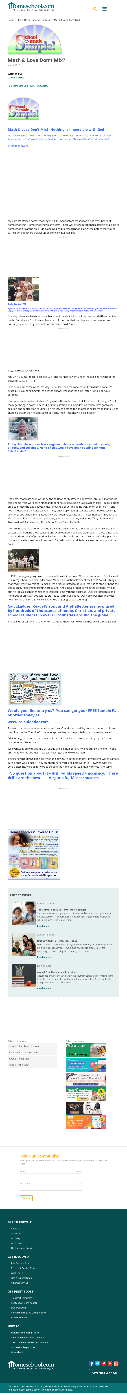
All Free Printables (20, 1317)
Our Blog (15, 1238)
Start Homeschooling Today (25, 1332)
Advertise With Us (19, 1282)
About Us (15, 1228)
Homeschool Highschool (23, 1347)
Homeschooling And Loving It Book (28, 1312)
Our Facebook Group (21, 1247)
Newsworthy (42, 85)
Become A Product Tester (23, 1268)
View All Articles (18, 1352)
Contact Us (16, 1233)
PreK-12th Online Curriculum (24, 1046)
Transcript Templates (21, 1297)
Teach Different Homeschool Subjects (29, 1342)
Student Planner (19, 1307)
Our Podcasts (17, 1243)
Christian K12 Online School (23, 1052)
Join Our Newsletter (20, 1263)
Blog (19, 19)
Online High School (19, 1064)
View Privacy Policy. (73, 1386)
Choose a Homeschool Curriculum (28, 1337)
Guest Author (16, 77)
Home (11, 19)
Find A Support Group (21, 1277)
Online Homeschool (19, 1058)
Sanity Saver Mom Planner (24, 1302)
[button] (95, 8)
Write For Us (17, 1272)
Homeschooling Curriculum (37, 19)
